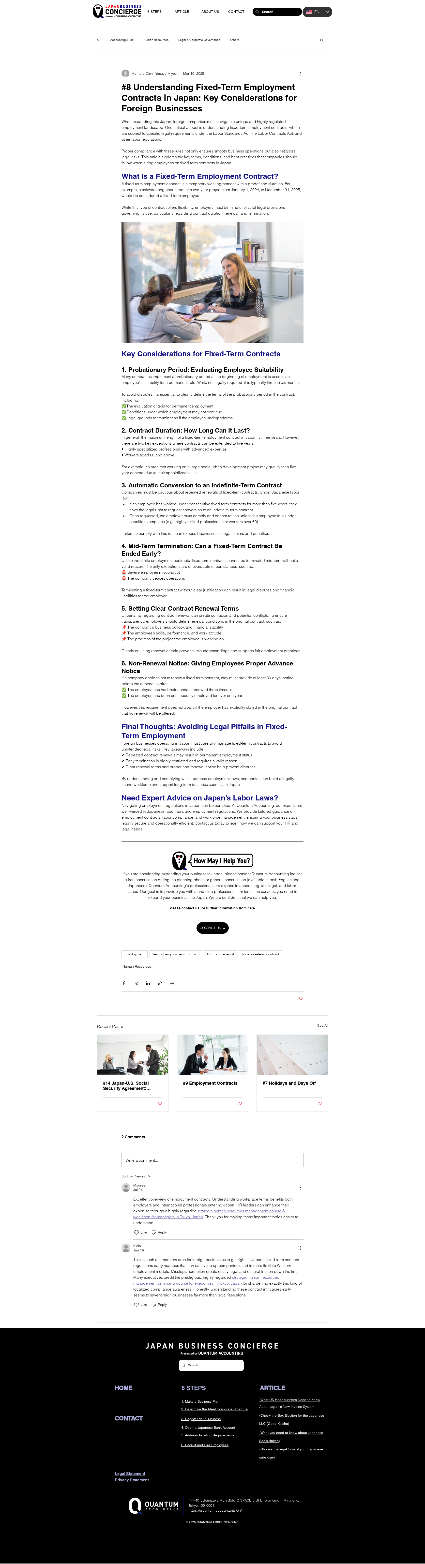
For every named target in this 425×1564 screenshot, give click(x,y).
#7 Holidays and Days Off (289, 1083)
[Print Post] (172, 983)
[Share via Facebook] (123, 983)
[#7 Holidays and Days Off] (292, 1055)
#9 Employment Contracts (210, 1083)
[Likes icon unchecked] (136, 1232)
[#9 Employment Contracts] (212, 1055)
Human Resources (155, 40)
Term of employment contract (176, 954)
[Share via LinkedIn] (148, 983)
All (98, 40)
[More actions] (301, 73)
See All (322, 1025)
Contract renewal (220, 954)
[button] (321, 40)
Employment (134, 954)
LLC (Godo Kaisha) (274, 1424)
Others (234, 40)
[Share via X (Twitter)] (136, 983)
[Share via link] (160, 983)
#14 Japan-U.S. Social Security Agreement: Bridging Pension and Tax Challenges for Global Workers (130, 1086)
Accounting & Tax (122, 40)
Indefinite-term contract (260, 954)
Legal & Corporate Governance (199, 40)
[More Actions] (301, 1187)
